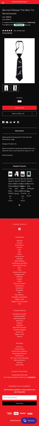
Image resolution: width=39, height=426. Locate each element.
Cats (19, 270)
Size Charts (19, 356)
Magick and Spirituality (19, 301)
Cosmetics (19, 288)
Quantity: (19, 98)
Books (19, 281)
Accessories (19, 256)
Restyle (19, 323)
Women (19, 247)
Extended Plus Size (19, 265)
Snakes (19, 279)
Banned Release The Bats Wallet (11, 188)
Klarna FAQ (19, 365)
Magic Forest (19, 299)
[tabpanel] (10, 187)
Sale (19, 304)
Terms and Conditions (19, 351)
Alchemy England (19, 330)
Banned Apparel (19, 318)
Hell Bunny (19, 321)
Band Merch (19, 245)
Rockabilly (19, 290)
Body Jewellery (20, 261)
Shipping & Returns (19, 353)
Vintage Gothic (19, 274)
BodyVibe (19, 325)
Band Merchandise (19, 327)
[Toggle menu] (3, 3)
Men (19, 250)
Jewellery (19, 259)
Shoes (19, 254)
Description (19, 131)
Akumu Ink (19, 332)
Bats (19, 268)
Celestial (19, 277)
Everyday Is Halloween (19, 297)
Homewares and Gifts (19, 263)
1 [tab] (19, 205)
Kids (19, 252)
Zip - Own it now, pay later (19, 358)
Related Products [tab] (19, 166)
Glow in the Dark (19, 283)
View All (19, 336)
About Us (19, 347)
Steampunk (19, 286)
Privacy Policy (19, 349)
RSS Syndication (19, 360)
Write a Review (7, 33)
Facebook (31, 377)
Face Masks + (19, 295)
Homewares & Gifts (19, 314)
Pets (19, 292)
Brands (19, 243)
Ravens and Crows (19, 272)
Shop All (19, 241)
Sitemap (19, 362)
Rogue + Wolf (19, 334)
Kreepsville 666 (19, 316)
